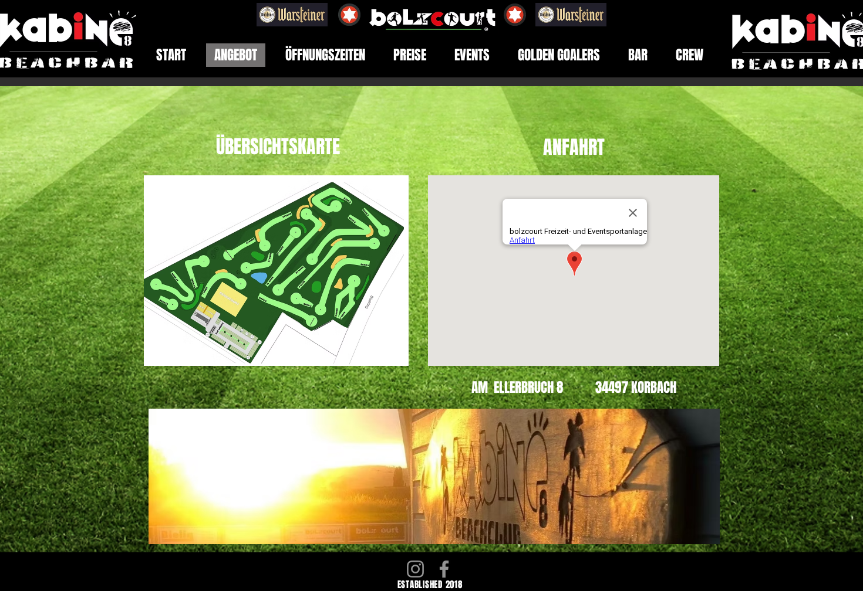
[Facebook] (444, 569)
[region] (450, 476)
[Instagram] (415, 569)
